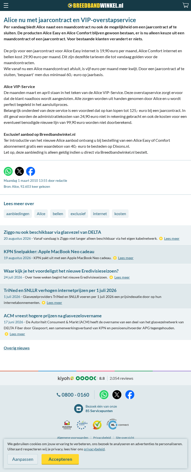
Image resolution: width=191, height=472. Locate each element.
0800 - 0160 (75, 395)
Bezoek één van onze (101, 408)
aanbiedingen (17, 213)
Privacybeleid (102, 437)
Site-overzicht (125, 437)
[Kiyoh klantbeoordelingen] (98, 425)
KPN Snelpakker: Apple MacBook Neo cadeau (49, 251)
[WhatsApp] (8, 171)
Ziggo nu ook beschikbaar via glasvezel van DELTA (52, 232)
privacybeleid (94, 449)
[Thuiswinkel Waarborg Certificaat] (68, 425)
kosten (120, 213)
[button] (5, 5)
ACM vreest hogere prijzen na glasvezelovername (53, 315)
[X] (19, 171)
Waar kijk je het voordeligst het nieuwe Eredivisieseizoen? (61, 271)
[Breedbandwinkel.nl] (95, 5)
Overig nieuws (17, 347)
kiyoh (66, 379)
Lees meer (172, 238)
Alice (41, 213)
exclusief (78, 213)
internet (100, 213)
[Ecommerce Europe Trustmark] (83, 425)
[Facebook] (30, 171)
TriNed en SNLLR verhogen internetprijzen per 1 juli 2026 (60, 290)
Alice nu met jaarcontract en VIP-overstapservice (70, 19)
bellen (58, 213)
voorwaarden (72, 437)
